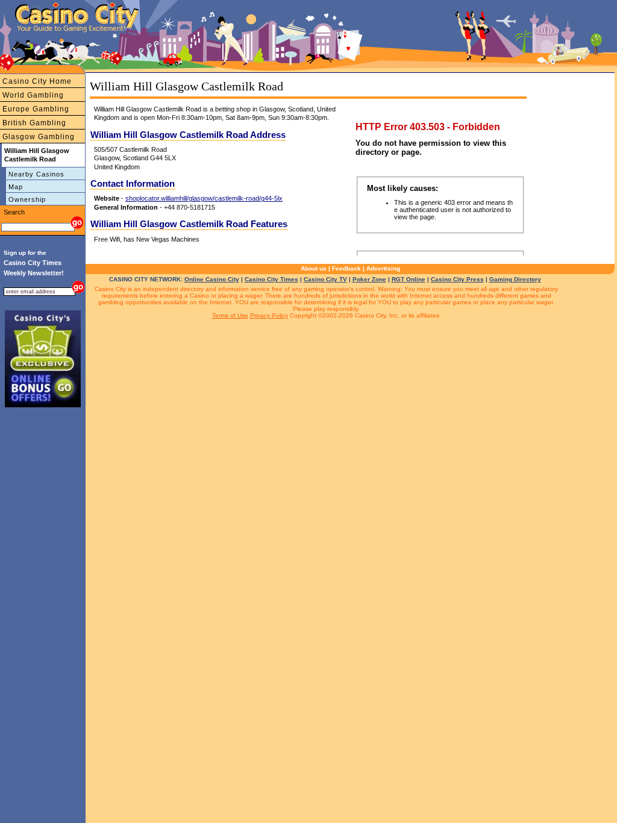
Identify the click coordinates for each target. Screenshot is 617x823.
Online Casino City (211, 279)
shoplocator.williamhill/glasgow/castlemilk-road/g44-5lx (204, 198)
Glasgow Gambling (38, 137)
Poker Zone (369, 279)
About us (314, 268)
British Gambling (34, 123)
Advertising (383, 268)
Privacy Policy (269, 315)
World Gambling (33, 95)
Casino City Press (457, 279)
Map (15, 186)
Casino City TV (325, 279)
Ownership (27, 199)
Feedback (346, 268)
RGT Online (408, 279)
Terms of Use (230, 315)
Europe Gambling (35, 109)
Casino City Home (37, 81)
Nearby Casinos (36, 174)
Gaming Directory (515, 279)
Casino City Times (271, 279)
